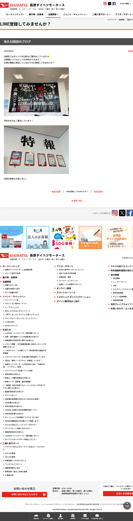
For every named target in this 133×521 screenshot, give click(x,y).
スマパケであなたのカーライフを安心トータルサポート (24, 448)
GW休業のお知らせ (12, 402)
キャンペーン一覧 (11, 300)
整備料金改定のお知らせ (14, 391)
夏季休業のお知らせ (12, 374)
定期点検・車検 (65, 277)
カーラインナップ (14, 14)
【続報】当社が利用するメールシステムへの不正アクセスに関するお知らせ (24, 386)
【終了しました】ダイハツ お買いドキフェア (22, 314)
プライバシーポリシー (32, 504)
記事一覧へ (78, 200)
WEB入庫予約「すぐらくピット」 (72, 269)
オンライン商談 (64, 288)
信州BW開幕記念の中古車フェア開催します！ (22, 421)
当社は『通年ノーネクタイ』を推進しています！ (23, 360)
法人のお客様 (10, 453)
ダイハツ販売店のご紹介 (68, 301)
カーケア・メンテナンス (68, 280)
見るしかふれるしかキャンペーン (17, 311)
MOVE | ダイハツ (11, 325)
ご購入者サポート (100, 14)
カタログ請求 (124, 3)
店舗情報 (52, 14)
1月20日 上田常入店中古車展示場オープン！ (21, 410)
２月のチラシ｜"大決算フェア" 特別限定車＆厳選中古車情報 (24, 351)
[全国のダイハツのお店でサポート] (116, 237)
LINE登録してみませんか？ (77, 191)
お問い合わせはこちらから (24, 494)
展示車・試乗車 (36, 14)
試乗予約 (36, 518)
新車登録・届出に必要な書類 (16, 471)
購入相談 (60, 518)
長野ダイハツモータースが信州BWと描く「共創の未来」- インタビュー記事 (24, 365)
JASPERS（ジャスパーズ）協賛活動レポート (22, 333)
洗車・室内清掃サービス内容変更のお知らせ (22, 336)
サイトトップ (111, 20)
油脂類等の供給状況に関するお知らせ (19, 340)
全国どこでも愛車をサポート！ (71, 284)
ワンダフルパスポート (13, 464)
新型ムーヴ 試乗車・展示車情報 (17, 381)
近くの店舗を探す (12, 292)
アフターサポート (65, 266)
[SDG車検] (64, 237)
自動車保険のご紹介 (12, 468)
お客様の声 (9, 475)
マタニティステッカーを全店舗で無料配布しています (25, 357)
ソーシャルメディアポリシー (52, 504)
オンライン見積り (48, 518)
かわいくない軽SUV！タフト (16, 303)
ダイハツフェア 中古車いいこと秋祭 (18, 370)
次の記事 (97, 191)
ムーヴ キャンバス (12, 307)
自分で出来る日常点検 (67, 273)
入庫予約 (72, 518)
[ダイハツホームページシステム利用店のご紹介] (11, 237)
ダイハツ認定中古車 (12, 273)
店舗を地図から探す (12, 288)
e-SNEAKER (9, 322)
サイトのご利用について (121, 504)
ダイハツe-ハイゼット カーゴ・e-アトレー (21, 318)
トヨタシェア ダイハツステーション (73, 296)
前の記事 (57, 191)
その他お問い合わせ (97, 518)
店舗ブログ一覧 (11, 285)
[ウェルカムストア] (37, 237)
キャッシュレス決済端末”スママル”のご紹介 (22, 417)
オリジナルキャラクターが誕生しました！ (21, 439)
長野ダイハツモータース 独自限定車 (18, 269)
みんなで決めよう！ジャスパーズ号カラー (21, 424)
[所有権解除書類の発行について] (90, 237)
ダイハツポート (11, 395)
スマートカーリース (66, 292)
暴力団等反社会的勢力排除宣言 (88, 504)
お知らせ (7, 329)
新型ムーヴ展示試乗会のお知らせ (17, 378)
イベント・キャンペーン (74, 14)
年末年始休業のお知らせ (14, 413)
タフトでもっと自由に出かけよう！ (18, 428)
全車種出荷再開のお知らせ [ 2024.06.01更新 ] (22, 399)
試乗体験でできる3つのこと (15, 460)
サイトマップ (106, 504)
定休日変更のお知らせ (13, 406)
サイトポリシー (69, 504)
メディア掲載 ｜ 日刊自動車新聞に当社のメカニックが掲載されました (24, 345)
